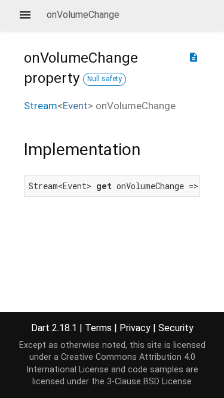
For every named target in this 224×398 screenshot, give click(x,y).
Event (75, 106)
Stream (40, 106)
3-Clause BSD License (149, 382)
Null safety (104, 79)
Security (176, 328)
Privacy (135, 328)
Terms (98, 328)
